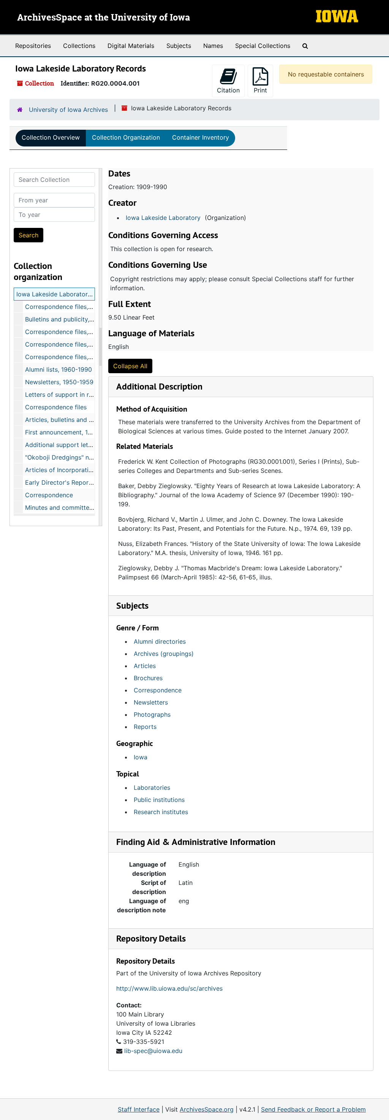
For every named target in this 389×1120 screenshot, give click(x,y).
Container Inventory (200, 137)
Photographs (152, 714)
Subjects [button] (132, 605)
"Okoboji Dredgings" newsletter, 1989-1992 (87, 457)
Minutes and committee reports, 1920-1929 (87, 507)
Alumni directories (160, 641)
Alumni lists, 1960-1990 (58, 369)
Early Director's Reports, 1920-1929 (76, 482)
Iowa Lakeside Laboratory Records (66, 294)
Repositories (33, 45)
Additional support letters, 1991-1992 (78, 445)
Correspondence (49, 495)
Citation (228, 90)
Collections (79, 45)
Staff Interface (139, 1109)
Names (213, 45)
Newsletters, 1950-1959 (59, 382)
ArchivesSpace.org (207, 1109)
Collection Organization (126, 137)
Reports (145, 726)
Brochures (148, 678)
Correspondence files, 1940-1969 (73, 306)
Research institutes (161, 812)
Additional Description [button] (159, 386)
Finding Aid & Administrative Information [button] (195, 842)
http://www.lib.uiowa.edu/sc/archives (169, 988)
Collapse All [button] (130, 366)
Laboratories (152, 787)
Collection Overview (51, 137)
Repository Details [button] (151, 938)
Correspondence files (56, 407)
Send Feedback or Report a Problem (313, 1109)
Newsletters (151, 702)
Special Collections (262, 45)
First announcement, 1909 (62, 432)
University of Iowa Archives (68, 109)
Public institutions (159, 799)
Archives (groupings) (164, 653)
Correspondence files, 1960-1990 (73, 357)
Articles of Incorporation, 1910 (68, 470)
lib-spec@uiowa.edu (153, 1051)
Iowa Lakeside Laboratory (163, 217)
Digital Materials (131, 45)
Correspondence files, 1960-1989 (73, 344)
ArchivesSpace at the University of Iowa (103, 18)
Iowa (140, 757)
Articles (145, 666)
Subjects (178, 45)
